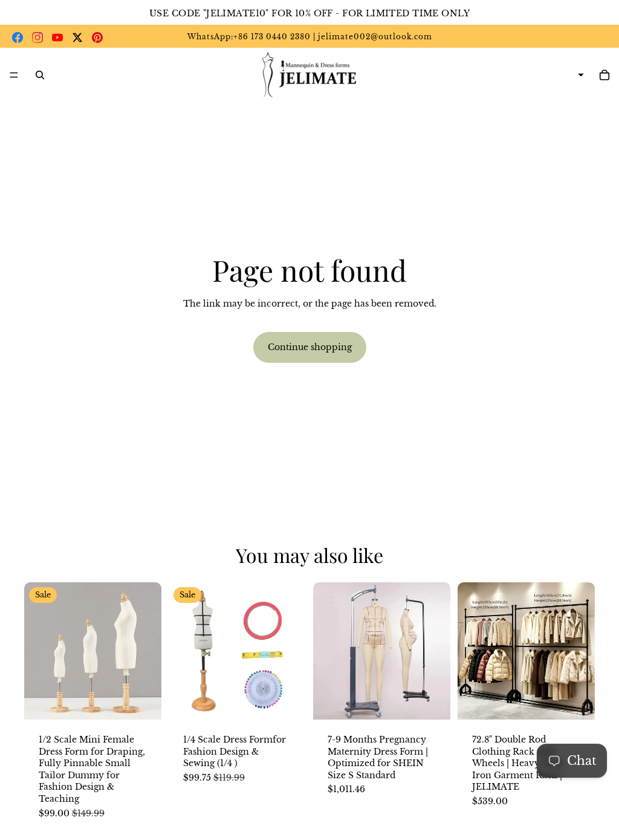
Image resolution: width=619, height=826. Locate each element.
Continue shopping (310, 347)
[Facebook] (17, 37)
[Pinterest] (97, 37)
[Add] (287, 701)
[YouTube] (57, 37)
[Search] (40, 75)
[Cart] (604, 75)
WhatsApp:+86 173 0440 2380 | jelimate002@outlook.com (309, 36)
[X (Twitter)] (77, 37)
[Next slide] (148, 650)
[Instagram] (37, 37)
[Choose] (143, 701)
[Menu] (14, 75)
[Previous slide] (37, 650)
